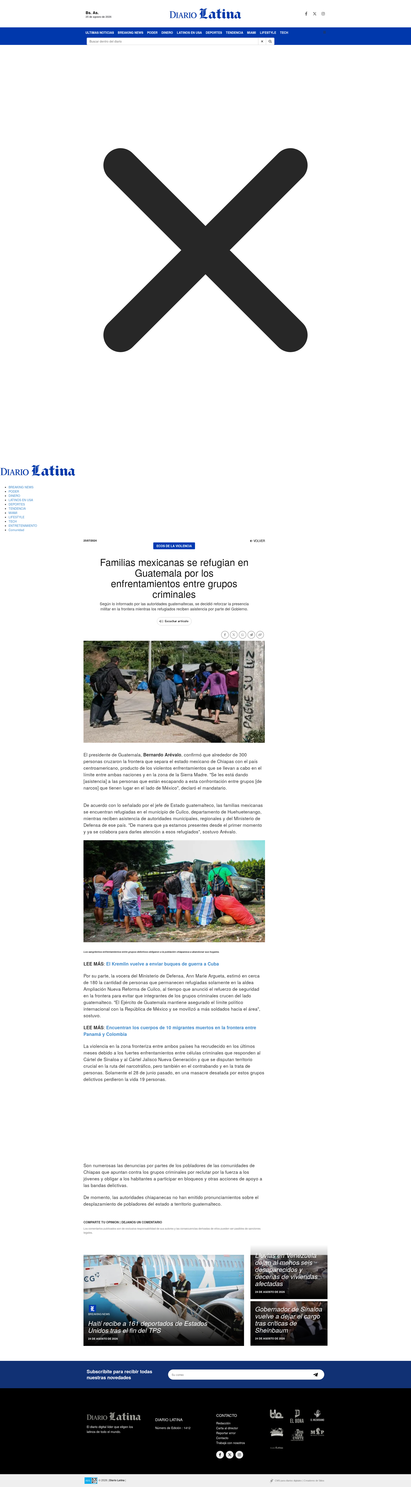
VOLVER (259, 541)
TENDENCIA (234, 32)
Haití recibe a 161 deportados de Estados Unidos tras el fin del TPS (147, 1327)
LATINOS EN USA (189, 32)
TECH (284, 32)
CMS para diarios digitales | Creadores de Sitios (299, 1480)
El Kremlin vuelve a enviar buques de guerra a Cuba (162, 963)
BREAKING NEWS (130, 32)
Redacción (223, 1423)
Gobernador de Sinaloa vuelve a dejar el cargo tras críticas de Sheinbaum (288, 1319)
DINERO (167, 32)
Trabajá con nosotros (230, 1443)
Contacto (222, 1438)
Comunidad (16, 530)
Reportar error (226, 1433)
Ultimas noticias (99, 32)
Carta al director (227, 1428)
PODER (152, 32)
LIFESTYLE (268, 32)
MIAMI (251, 32)
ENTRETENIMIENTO (23, 525)
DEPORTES (214, 32)
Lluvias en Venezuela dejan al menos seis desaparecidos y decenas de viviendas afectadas (286, 1269)
